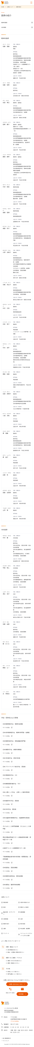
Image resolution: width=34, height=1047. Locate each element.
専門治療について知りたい (15, 974)
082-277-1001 (14, 1024)
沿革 (21, 919)
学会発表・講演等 (25, 928)
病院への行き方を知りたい (15, 960)
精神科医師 (4, 22)
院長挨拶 (5, 902)
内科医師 (3, 27)
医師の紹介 (6, 924)
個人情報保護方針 (7, 1038)
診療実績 (5, 919)
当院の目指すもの (25, 902)
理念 (4, 907)
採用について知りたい (13, 971)
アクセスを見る (15, 1021)
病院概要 (22, 912)
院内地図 (22, 924)
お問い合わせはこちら (16, 984)
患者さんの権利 (24, 907)
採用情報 (21, 994)
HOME (2, 7)
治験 (4, 928)
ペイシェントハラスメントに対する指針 (26, 934)
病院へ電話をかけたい (13, 963)
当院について (10, 7)
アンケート (6, 933)
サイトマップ (6, 1040)
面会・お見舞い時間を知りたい (16, 952)
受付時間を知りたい (13, 950)
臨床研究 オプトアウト (9, 913)
